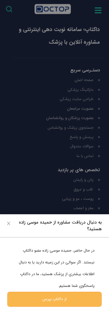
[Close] (8, 223)
